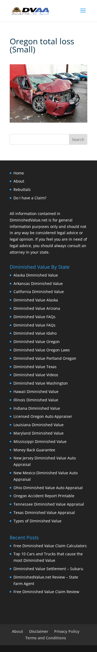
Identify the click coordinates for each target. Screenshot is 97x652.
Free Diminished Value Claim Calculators (50, 545)
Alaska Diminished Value (35, 275)
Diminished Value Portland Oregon (44, 358)
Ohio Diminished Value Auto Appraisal (48, 487)
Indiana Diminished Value (36, 408)
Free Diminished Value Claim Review (46, 591)
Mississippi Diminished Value (40, 441)
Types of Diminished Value (37, 520)
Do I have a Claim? (29, 197)
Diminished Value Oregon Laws (41, 349)
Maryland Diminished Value (38, 433)
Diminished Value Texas (35, 366)
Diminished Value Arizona (36, 308)
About (18, 181)
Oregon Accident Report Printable (43, 495)
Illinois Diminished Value (35, 399)
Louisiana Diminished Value (38, 424)
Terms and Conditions (45, 637)
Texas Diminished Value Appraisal (44, 512)
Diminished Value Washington (40, 383)
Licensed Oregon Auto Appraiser (42, 416)
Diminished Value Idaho (35, 333)
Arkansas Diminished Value (38, 283)
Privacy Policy (66, 631)
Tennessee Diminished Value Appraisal (48, 504)
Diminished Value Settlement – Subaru (48, 568)
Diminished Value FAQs (34, 316)
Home (18, 173)
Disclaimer (38, 631)
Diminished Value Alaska (35, 300)
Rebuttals (22, 189)
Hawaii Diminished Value (35, 391)
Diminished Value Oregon (36, 341)
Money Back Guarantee (34, 449)
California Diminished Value (38, 291)
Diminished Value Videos (35, 374)
